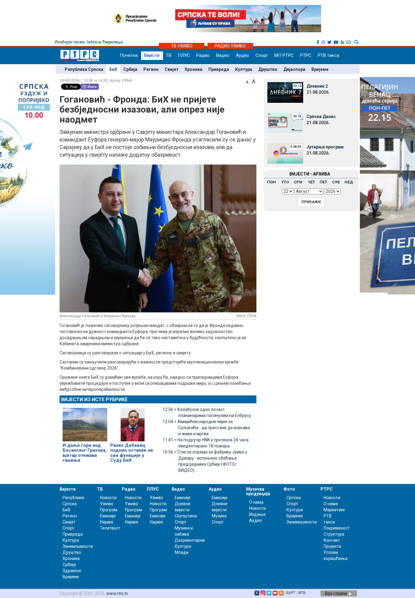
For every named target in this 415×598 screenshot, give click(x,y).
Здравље (72, 570)
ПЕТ (323, 182)
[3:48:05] (285, 153)
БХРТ (290, 593)
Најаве (106, 522)
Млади (181, 552)
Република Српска (84, 69)
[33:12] (285, 92)
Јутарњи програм (325, 146)
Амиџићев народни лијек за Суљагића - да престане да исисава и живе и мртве (206, 427)
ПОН (271, 182)
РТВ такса (328, 55)
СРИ (298, 182)
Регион (151, 69)
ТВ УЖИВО (182, 45)
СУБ (336, 182)
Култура (243, 69)
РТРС (305, 55)
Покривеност (337, 528)
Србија (130, 69)
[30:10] (285, 122)
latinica (94, 42)
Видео (222, 55)
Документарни (190, 540)
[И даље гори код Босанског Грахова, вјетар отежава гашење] (85, 421)
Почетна (129, 55)
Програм (108, 509)
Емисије (108, 515)
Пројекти (332, 546)
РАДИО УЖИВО (230, 45)
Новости (108, 497)
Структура (334, 534)
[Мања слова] (247, 80)
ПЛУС (184, 55)
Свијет (172, 69)
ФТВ (302, 593)
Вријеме (319, 69)
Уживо (106, 503)
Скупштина (186, 515)
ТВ (168, 55)
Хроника (193, 69)
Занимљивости (78, 546)
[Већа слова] (253, 80)
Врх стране (336, 593)
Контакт (332, 540)
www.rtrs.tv (117, 593)
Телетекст (110, 528)
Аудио (242, 55)
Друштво (267, 69)
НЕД (349, 182)
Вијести (151, 55)
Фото (289, 489)
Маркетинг (334, 509)
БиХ (113, 69)
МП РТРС (284, 55)
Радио (203, 55)
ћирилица (113, 42)
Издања (257, 514)
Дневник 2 (317, 86)
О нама (256, 502)
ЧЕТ (311, 182)
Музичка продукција (258, 491)
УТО (285, 182)
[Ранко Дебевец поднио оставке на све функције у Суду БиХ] (132, 421)
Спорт (262, 55)
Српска (293, 497)
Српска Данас (321, 116)
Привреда (218, 69)
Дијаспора (294, 69)
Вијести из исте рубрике (94, 399)
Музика (219, 515)
